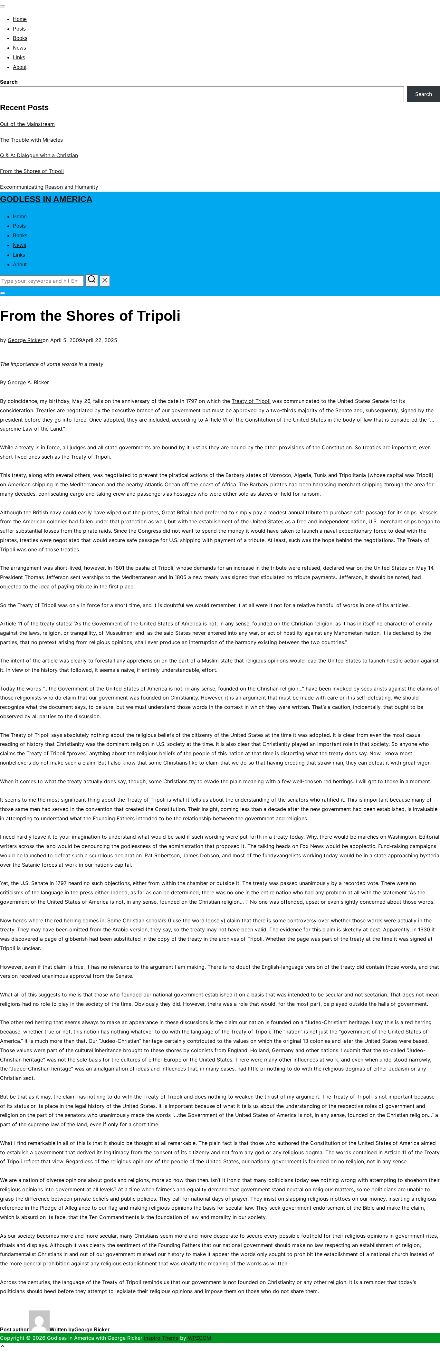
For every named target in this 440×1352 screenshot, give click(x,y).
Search (9, 82)
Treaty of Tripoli (251, 401)
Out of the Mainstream (27, 124)
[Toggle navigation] (2, 6)
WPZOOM (199, 1338)
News (19, 48)
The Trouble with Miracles (31, 140)
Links (19, 57)
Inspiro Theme (161, 1338)
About (19, 67)
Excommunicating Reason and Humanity (49, 187)
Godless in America (46, 199)
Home (20, 19)
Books (20, 38)
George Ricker (25, 340)
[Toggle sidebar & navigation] (2, 293)
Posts (19, 29)
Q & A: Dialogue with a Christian (39, 155)
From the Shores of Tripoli (32, 171)
